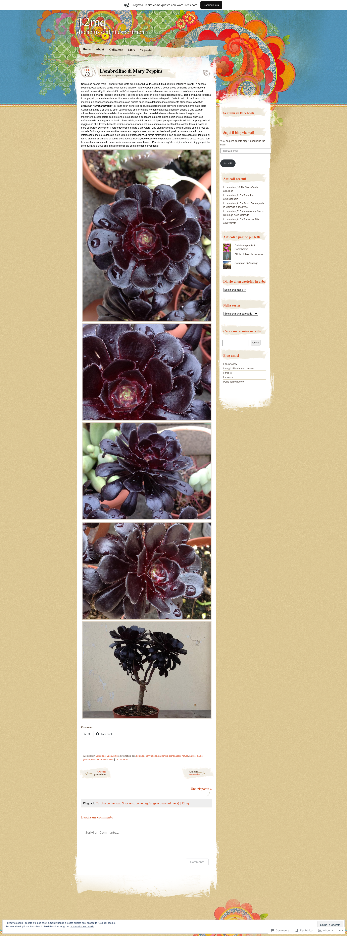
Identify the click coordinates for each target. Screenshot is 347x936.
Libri (131, 49)
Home (87, 49)
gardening (163, 755)
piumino (132, 75)
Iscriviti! (228, 163)
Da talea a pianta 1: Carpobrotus (245, 247)
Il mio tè (227, 372)
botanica (140, 755)
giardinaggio (175, 755)
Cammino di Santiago (246, 263)
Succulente (112, 755)
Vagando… (147, 50)
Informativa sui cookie (82, 926)
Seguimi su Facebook (238, 112)
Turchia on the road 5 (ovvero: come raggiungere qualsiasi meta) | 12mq (142, 803)
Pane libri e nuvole (233, 381)
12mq (91, 21)
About (100, 49)
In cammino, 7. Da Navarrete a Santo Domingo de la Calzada (243, 212)
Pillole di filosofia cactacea (249, 254)
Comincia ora (211, 4)
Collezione (116, 49)
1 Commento (121, 759)
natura (185, 755)
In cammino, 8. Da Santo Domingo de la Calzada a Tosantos (243, 204)
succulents (108, 759)
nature (192, 755)
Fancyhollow (230, 363)
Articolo (100, 773)
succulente (96, 759)
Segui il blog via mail (238, 132)
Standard (205, 71)
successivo (194, 773)
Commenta (197, 862)
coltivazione (151, 755)
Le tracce (228, 377)
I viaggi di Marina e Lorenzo (238, 368)
